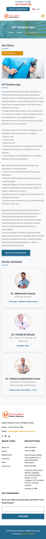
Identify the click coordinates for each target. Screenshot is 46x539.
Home (11, 32)
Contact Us (6, 466)
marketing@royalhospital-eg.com (21, 431)
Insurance (5, 459)
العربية (37, 9)
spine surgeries (30, 447)
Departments (7, 455)
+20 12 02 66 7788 (23, 4)
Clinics (19, 32)
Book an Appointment (18, 9)
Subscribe (23, 516)
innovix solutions (28, 534)
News (4, 462)
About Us (5, 447)
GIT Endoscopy (9, 53)
